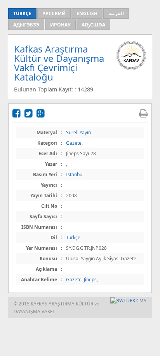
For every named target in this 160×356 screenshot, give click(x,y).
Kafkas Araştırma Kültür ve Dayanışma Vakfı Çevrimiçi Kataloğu (59, 62)
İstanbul (74, 174)
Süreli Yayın (78, 132)
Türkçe (73, 237)
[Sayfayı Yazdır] (143, 113)
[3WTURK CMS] (128, 300)
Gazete (74, 143)
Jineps (90, 279)
